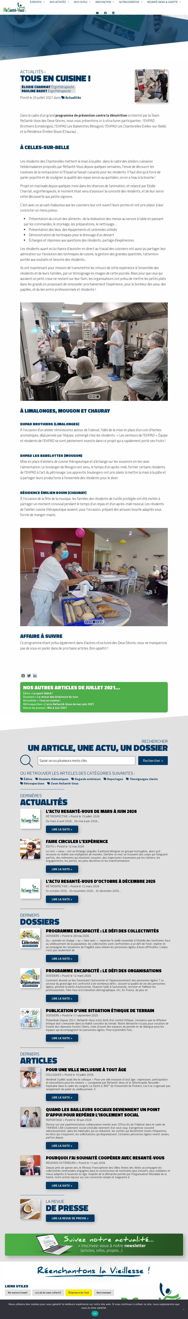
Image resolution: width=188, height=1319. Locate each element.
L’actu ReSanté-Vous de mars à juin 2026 (91, 811)
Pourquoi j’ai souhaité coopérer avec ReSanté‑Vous (105, 1157)
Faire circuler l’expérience (77, 841)
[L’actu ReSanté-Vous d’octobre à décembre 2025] (30, 888)
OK (95, 1313)
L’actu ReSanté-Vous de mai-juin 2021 (58, 704)
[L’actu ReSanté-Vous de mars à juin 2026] (30, 818)
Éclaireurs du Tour (78, 1292)
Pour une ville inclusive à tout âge (86, 1069)
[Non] (183, 1309)
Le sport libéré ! (38, 693)
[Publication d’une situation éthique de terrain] (30, 1017)
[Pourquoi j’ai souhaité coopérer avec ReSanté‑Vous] (30, 1165)
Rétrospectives (33, 783)
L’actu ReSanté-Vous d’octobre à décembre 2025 (100, 881)
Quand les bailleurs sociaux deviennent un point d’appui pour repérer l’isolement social (103, 1112)
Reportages (114, 779)
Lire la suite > (62, 829)
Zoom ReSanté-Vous (64, 783)
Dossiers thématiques (53, 779)
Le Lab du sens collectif (48, 1292)
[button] (26, 352)
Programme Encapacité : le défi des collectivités (102, 931)
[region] (94, 351)
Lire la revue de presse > (70, 1218)
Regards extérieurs (87, 779)
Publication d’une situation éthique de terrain (100, 1010)
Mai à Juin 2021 (45, 708)
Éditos (27, 779)
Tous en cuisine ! (41, 700)
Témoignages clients (143, 779)
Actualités (73, 97)
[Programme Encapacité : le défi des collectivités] (30, 938)
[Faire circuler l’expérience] (30, 848)
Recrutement (104, 1292)
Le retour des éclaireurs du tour (50, 697)
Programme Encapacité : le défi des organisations (104, 970)
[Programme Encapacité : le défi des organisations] (30, 977)
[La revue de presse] (30, 1208)
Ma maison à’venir (18, 1292)
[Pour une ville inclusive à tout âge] (30, 1077)
